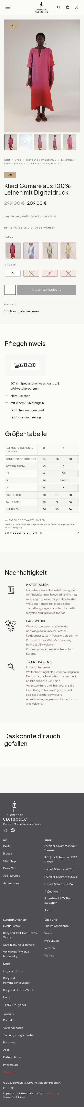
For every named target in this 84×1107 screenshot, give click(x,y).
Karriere (49, 955)
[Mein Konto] (77, 7)
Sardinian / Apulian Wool (19, 945)
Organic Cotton (13, 971)
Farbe (9, 237)
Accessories (11, 883)
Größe (10, 265)
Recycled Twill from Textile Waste (20, 935)
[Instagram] (5, 830)
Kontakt (8, 1020)
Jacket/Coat (11, 875)
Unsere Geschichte (56, 926)
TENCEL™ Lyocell (14, 1005)
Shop (18, 159)
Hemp (7, 997)
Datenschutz (11, 1057)
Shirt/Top (9, 861)
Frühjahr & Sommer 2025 (41, 159)
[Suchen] (59, 7)
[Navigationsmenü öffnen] (7, 7)
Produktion (51, 940)
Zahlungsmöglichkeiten (18, 1035)
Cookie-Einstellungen (14, 1097)
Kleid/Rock (67, 159)
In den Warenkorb (47, 289)
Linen (6, 963)
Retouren (9, 1042)
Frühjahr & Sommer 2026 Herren (60, 860)
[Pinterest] (13, 830)
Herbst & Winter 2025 (58, 869)
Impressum (10, 1065)
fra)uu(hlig (51, 891)
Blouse (7, 853)
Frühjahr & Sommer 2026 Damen (60, 848)
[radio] (12, 251)
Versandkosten (13, 1028)
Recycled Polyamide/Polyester (16, 980)
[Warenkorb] (68, 7)
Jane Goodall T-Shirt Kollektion (58, 901)
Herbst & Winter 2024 (58, 884)
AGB (6, 1050)
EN (5, 1088)
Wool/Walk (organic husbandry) (16, 954)
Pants (7, 846)
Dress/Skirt (10, 868)
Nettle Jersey (11, 926)
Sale (47, 910)
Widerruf (9, 1072)
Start (7, 159)
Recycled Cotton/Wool (18, 990)
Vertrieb (49, 948)
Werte (48, 933)
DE (12, 1088)
